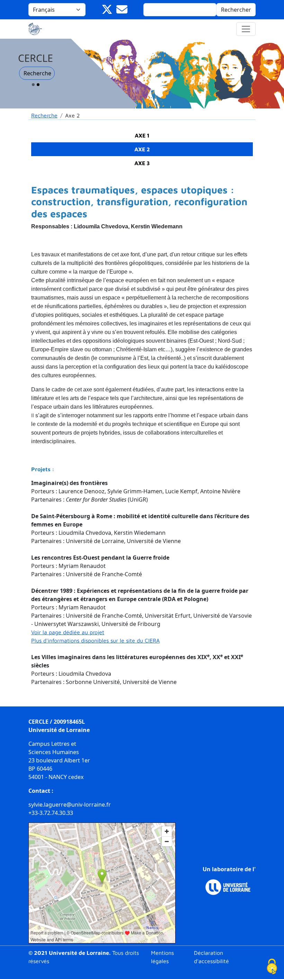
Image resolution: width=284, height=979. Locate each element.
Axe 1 (142, 135)
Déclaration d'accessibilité (211, 957)
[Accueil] (37, 29)
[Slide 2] (38, 84)
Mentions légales (162, 957)
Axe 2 (142, 149)
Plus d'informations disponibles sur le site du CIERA (95, 640)
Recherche (37, 73)
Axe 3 (142, 163)
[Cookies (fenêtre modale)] (272, 967)
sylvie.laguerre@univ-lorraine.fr (69, 804)
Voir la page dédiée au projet (67, 632)
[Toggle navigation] (246, 29)
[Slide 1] (33, 84)
